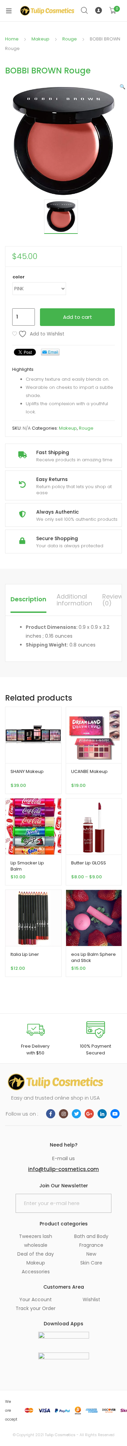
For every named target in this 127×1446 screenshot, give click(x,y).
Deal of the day (35, 1254)
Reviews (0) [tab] (114, 599)
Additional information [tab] (74, 599)
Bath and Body (91, 1236)
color (19, 277)
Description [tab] (28, 599)
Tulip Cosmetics (60, 1435)
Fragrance (91, 1245)
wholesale (35, 1245)
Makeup (40, 39)
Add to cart (77, 317)
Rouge (69, 39)
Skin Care (91, 1262)
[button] (122, 86)
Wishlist (91, 1299)
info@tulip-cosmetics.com (63, 1169)
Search (84, 10)
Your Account (35, 1299)
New (91, 1254)
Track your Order (36, 1308)
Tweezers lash (35, 1236)
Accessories (36, 1271)
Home (12, 39)
